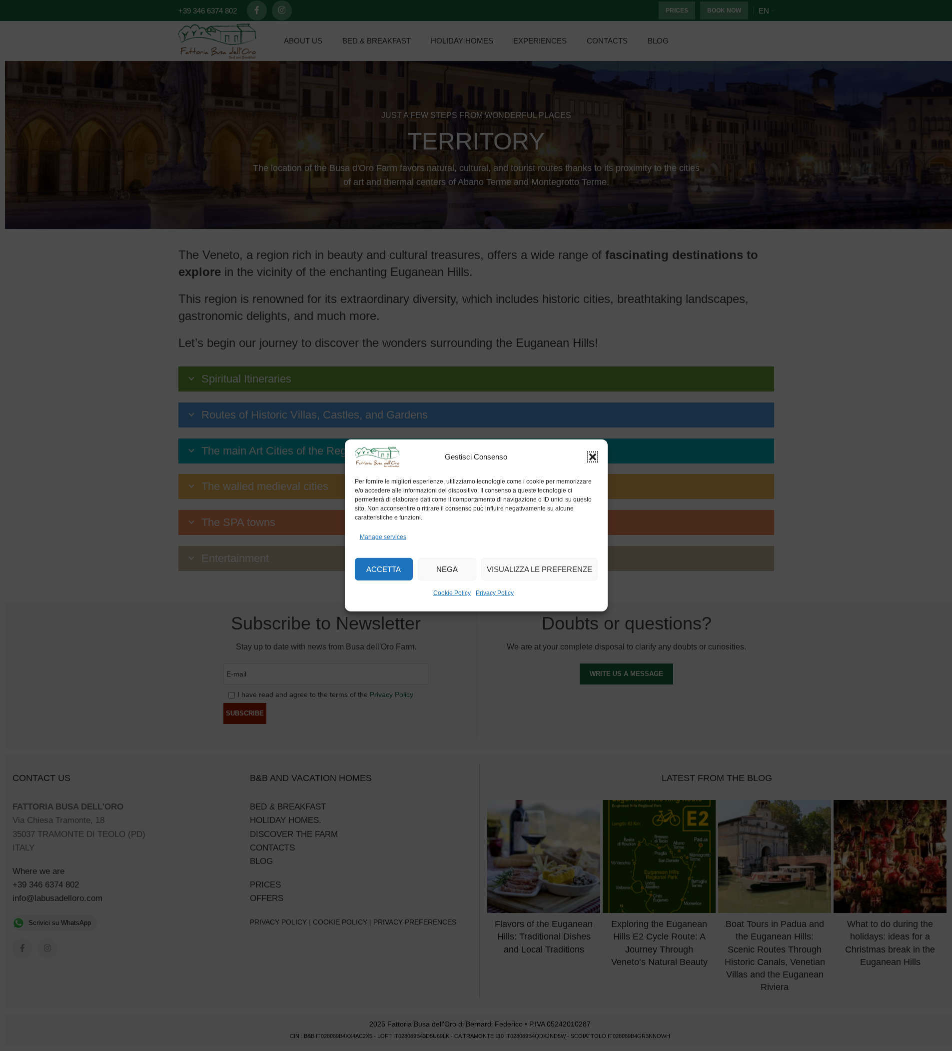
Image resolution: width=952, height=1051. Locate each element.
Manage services (383, 537)
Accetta (383, 569)
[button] (593, 457)
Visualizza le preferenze (539, 569)
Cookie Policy (452, 593)
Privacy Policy (495, 593)
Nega (447, 569)
